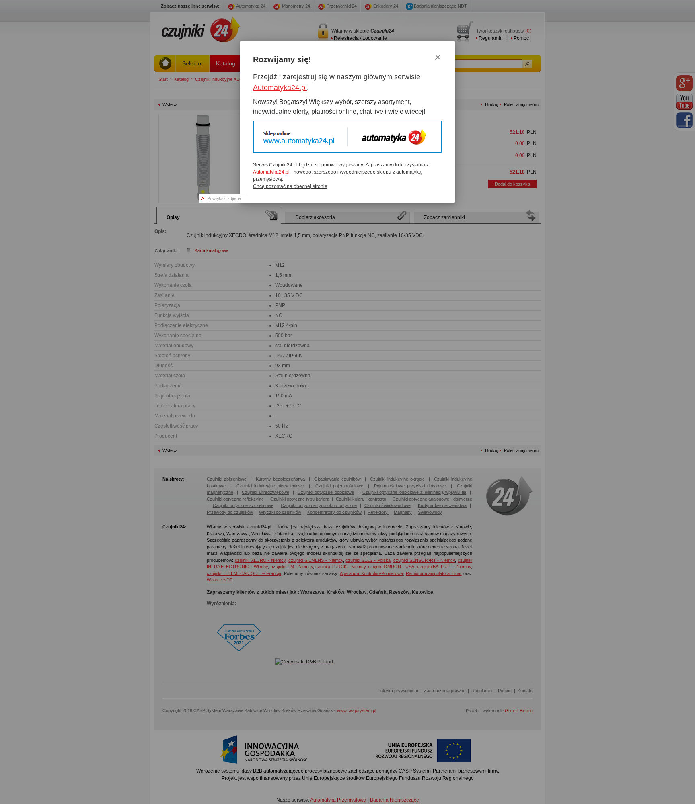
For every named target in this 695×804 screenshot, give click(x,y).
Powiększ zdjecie (224, 198)
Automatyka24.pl (280, 88)
